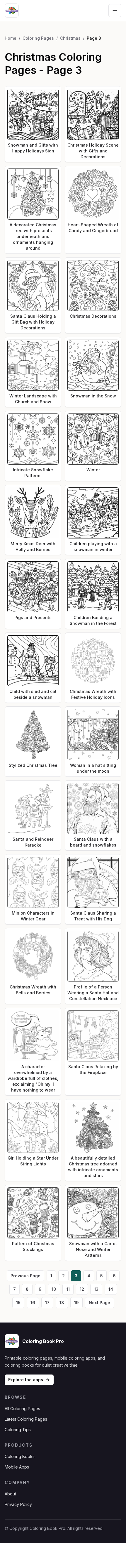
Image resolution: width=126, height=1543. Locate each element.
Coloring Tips (18, 1429)
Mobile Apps (17, 1466)
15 (18, 1302)
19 (76, 1302)
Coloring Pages (38, 38)
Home (10, 38)
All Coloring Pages (22, 1408)
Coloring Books (20, 1456)
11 (68, 1289)
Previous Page (25, 1275)
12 (82, 1289)
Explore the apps (25, 1379)
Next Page (99, 1302)
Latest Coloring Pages (26, 1419)
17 (47, 1302)
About (10, 1493)
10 (54, 1289)
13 (96, 1289)
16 (32, 1302)
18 (61, 1302)
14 (110, 1289)
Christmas (70, 38)
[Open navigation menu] (114, 10)
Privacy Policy (18, 1504)
